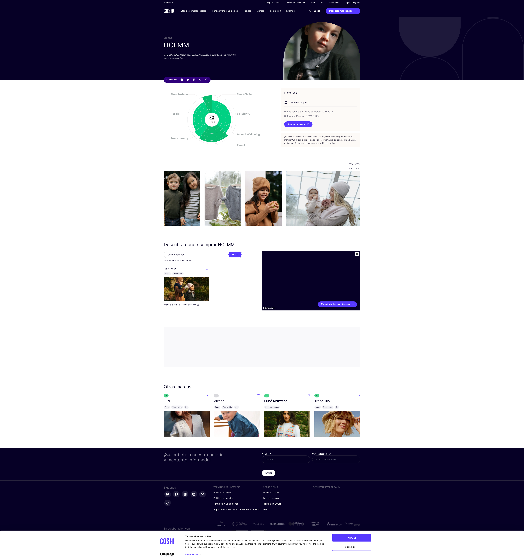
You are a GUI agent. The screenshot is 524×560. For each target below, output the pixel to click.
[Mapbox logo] (269, 308)
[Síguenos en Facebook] (176, 494)
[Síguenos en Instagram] (193, 494)
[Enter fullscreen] (357, 254)
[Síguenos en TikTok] (167, 503)
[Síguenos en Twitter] (167, 494)
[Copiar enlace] (206, 80)
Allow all (352, 538)
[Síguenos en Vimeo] (202, 494)
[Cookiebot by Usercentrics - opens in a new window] (167, 555)
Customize (350, 547)
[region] (311, 280)
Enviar (268, 472)
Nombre (266, 454)
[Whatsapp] (200, 80)
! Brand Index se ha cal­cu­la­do (185, 55)
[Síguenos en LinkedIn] (185, 494)
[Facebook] (182, 80)
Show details (191, 554)
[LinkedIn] (194, 80)
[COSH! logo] (169, 11)
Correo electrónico (321, 454)
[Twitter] (188, 80)
